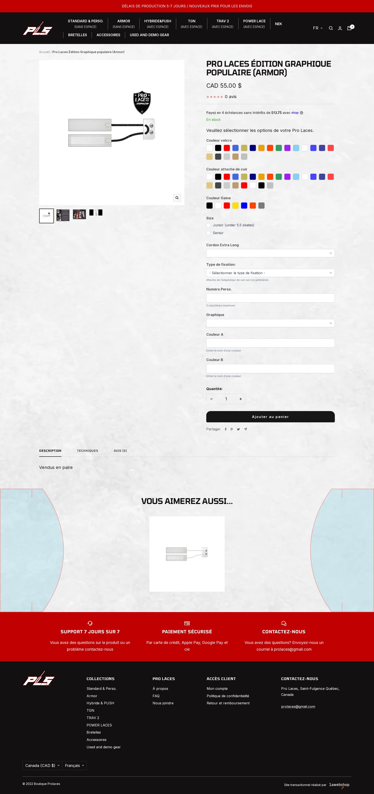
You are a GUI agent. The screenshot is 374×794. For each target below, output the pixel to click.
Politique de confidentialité (228, 696)
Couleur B (214, 360)
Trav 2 (223, 24)
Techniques (87, 451)
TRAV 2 (93, 718)
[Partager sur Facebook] (226, 429)
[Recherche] (331, 28)
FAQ (156, 696)
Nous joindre (163, 703)
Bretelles (77, 35)
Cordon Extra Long (222, 245)
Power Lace (254, 24)
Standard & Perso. (101, 688)
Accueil (44, 52)
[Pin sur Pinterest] (232, 429)
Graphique (215, 315)
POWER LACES (99, 725)
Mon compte (217, 688)
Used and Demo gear (149, 35)
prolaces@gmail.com (298, 706)
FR (315, 28)
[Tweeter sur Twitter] (238, 429)
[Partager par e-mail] (245, 429)
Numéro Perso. (219, 289)
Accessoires (108, 35)
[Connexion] (340, 28)
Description (50, 451)
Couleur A (214, 334)
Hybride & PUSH (100, 703)
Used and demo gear (104, 747)
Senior (218, 233)
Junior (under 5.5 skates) (233, 225)
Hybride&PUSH (157, 24)
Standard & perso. (85, 24)
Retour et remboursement (228, 703)
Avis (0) (120, 451)
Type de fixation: (221, 264)
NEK (278, 24)
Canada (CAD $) (40, 765)
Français (72, 765)
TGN (191, 24)
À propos (160, 688)
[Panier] (349, 28)
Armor (124, 24)
